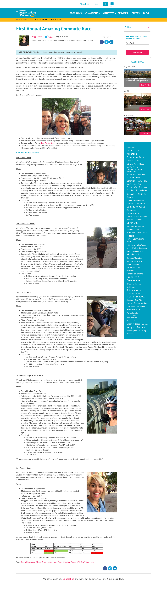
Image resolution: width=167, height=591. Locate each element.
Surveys (129, 303)
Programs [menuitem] (76, 13)
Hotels (130, 235)
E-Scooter (138, 220)
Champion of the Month (135, 200)
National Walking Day (134, 258)
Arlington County (69, 562)
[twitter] (106, 42)
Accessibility (131, 147)
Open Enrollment (133, 264)
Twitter (50, 37)
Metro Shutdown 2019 (135, 251)
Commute (90, 562)
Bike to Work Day (135, 187)
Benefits (139, 181)
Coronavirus (131, 216)
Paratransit (130, 271)
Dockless (130, 220)
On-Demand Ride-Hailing (135, 261)
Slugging (130, 300)
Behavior (131, 180)
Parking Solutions (135, 273)
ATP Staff (81, 562)
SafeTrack (130, 297)
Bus (145, 187)
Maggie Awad (37, 36)
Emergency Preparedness (135, 226)
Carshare (130, 197)
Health (145, 233)
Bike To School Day (134, 184)
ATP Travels (133, 177)
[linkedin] (111, 42)
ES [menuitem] (105, 4)
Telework (132, 309)
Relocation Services (134, 284)
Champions (130, 203)
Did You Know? (141, 216)
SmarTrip (138, 300)
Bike (145, 181)
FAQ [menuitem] (96, 4)
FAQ (137, 229)
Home (18, 20)
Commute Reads (136, 206)
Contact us (68, 578)
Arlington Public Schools (135, 164)
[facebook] (102, 42)
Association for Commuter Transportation (135, 170)
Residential (131, 287)
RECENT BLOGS (137, 62)
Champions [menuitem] (91, 13)
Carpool (141, 193)
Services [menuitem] (123, 13)
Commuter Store (133, 213)
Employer (130, 229)
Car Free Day (131, 194)
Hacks (139, 233)
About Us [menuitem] (84, 4)
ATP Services (131, 174)
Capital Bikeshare (28, 562)
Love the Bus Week (138, 245)
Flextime (131, 232)
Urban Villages (133, 323)
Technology (141, 306)
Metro (38, 562)
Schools (140, 296)
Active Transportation (134, 151)
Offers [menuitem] (136, 13)
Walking (142, 330)
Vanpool (145, 324)
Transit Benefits (132, 313)
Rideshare (130, 293)
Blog (25, 20)
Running (138, 293)
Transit (141, 310)
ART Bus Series (132, 167)
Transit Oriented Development (133, 316)
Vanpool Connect (136, 327)
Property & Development (134, 278)
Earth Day (132, 222)
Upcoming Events (133, 321)
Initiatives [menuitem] (108, 13)
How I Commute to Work (135, 240)
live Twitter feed (48, 143)
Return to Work (134, 290)
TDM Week (131, 306)
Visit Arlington (132, 331)
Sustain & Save (141, 303)
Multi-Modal (134, 254)
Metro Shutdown (140, 248)
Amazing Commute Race (52, 562)
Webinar (130, 334)
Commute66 (131, 210)
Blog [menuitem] (146, 13)
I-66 (128, 245)
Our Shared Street (133, 267)
